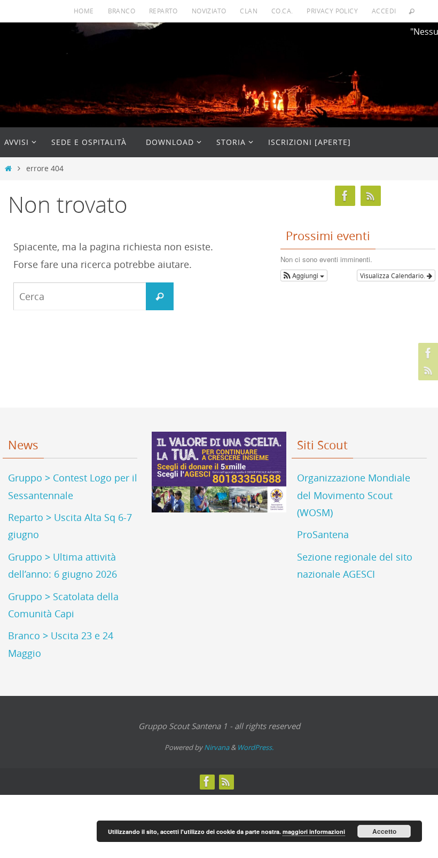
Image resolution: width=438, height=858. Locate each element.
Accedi (384, 10)
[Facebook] (426, 353)
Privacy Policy (332, 10)
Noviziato (209, 10)
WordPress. (255, 747)
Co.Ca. (282, 10)
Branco (121, 10)
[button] (304, 275)
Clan (248, 10)
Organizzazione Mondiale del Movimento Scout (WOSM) (353, 495)
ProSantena (323, 534)
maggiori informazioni (314, 832)
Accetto (384, 831)
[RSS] (426, 370)
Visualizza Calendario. (393, 275)
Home (84, 10)
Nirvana (216, 747)
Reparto (163, 10)
